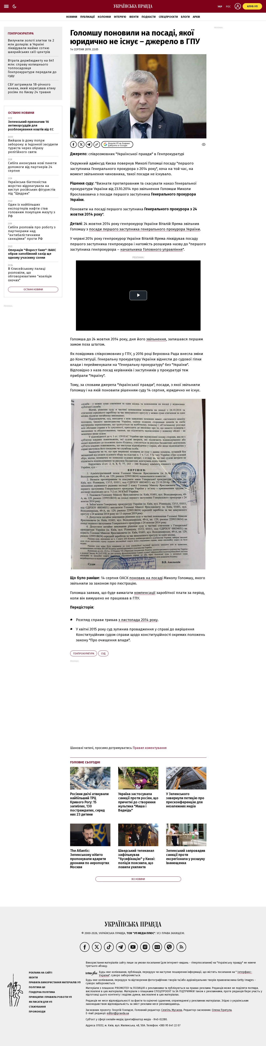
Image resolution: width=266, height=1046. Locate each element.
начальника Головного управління (151, 249)
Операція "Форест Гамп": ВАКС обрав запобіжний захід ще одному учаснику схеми (32, 254)
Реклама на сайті (40, 972)
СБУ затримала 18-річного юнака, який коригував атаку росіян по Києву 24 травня (31, 88)
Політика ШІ (37, 987)
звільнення (156, 339)
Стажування (37, 1006)
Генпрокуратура (83, 653)
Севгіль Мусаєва (171, 1010)
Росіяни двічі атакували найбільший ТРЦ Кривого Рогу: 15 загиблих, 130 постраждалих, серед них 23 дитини (89, 804)
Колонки (104, 17)
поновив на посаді (146, 578)
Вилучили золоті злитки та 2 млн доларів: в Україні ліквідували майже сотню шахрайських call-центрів (31, 46)
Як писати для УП (40, 1001)
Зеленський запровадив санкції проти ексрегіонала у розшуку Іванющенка (185, 857)
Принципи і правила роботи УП (50, 997)
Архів (196, 17)
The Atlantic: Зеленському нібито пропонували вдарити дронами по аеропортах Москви (89, 859)
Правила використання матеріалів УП (55, 982)
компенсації (144, 592)
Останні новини (21, 113)
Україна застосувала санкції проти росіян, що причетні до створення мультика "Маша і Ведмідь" (138, 802)
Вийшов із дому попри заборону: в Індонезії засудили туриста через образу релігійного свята (33, 146)
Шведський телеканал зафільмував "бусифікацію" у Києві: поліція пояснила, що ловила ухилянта (136, 859)
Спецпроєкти (168, 17)
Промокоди (37, 1011)
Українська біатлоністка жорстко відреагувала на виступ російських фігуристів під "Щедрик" (31, 188)
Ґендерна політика (42, 992)
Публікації (87, 17)
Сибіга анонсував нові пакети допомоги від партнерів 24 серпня (32, 167)
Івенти (133, 17)
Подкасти (149, 17)
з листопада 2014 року (138, 620)
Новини (71, 17)
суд (103, 653)
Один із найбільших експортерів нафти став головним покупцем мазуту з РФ (31, 210)
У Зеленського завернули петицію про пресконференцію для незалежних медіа (185, 800)
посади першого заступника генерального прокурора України (144, 229)
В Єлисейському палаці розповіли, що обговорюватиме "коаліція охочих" (30, 274)
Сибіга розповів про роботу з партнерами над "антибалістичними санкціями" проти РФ (31, 233)
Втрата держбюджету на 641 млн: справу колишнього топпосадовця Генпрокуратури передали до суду (32, 68)
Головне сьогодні (85, 762)
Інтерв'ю (120, 17)
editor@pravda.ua (118, 1013)
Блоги (185, 17)
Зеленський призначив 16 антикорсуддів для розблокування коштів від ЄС (31, 125)
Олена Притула (222, 1010)
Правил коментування (150, 748)
